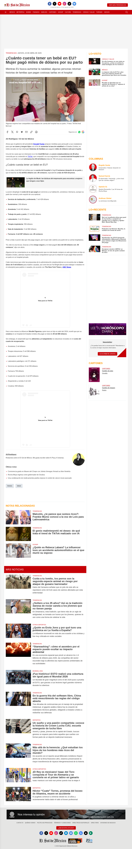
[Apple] (86, 833)
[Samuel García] (93, 178)
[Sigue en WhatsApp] (79, 132)
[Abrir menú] (5, 12)
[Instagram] (64, 4)
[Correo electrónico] (26, 132)
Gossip (60, 12)
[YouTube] (59, 4)
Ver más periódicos (117, 5)
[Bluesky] (74, 4)
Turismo (99, 12)
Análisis (44, 12)
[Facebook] (49, 4)
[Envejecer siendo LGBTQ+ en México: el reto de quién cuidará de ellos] (94, 249)
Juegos (107, 12)
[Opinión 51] (93, 189)
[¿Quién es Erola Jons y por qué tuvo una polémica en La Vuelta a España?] (18, 632)
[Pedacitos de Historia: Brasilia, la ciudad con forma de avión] (94, 228)
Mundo (28, 12)
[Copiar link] (31, 132)
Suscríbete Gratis (108, 354)
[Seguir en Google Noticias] (83, 132)
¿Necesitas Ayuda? (66, 828)
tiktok (19, 486)
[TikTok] (69, 4)
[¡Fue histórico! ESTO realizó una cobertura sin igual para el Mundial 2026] (18, 679)
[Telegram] (21, 132)
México (12, 12)
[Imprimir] (36, 132)
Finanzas (36, 12)
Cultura (68, 12)
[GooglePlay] (91, 833)
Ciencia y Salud (88, 12)
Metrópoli (20, 12)
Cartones (52, 12)
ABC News (67, 267)
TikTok (30, 156)
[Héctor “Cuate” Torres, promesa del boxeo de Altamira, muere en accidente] (18, 795)
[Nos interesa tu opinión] (66, 814)
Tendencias (77, 12)
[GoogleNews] (81, 833)
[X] (54, 4)
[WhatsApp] (17, 132)
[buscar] (126, 12)
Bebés (9, 486)
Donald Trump (38, 144)
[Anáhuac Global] (93, 199)
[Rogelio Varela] (93, 167)
